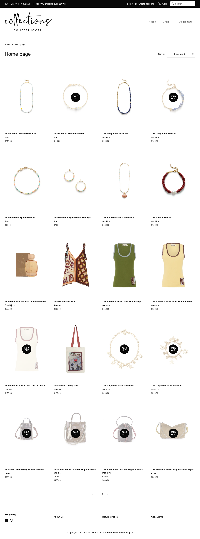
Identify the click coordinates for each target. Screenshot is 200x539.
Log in (130, 4)
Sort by (161, 54)
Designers (186, 22)
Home (152, 22)
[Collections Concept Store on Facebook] (6, 521)
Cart (164, 4)
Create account (146, 4)
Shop (166, 22)
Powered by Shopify (123, 532)
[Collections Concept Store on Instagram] (11, 521)
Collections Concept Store (99, 532)
